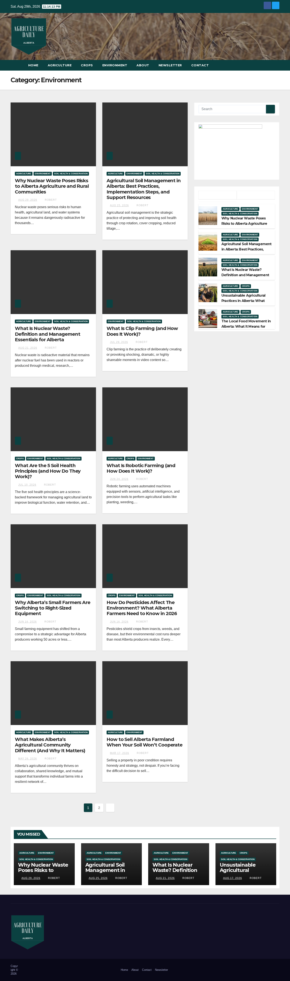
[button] (276, 65)
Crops (87, 65)
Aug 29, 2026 (27, 199)
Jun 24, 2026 (119, 479)
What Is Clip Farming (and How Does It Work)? (142, 331)
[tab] (217, 195)
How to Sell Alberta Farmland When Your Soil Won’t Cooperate (144, 742)
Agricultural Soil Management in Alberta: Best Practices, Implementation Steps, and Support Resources (144, 189)
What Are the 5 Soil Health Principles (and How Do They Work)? (47, 471)
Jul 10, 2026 (27, 484)
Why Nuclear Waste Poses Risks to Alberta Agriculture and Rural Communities (52, 186)
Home (33, 65)
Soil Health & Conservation (71, 173)
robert (50, 199)
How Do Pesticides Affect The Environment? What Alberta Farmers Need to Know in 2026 (142, 608)
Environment (114, 65)
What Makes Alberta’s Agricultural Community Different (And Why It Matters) (50, 745)
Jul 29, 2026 (119, 342)
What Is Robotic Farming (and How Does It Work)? (141, 468)
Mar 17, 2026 (119, 753)
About (143, 65)
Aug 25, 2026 (119, 205)
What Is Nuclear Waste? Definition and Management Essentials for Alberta (47, 334)
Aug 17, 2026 (232, 878)
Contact (200, 65)
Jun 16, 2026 (27, 621)
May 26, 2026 (27, 758)
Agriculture (60, 65)
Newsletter (170, 65)
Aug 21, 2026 (27, 347)
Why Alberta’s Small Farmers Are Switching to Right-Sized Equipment (52, 608)
